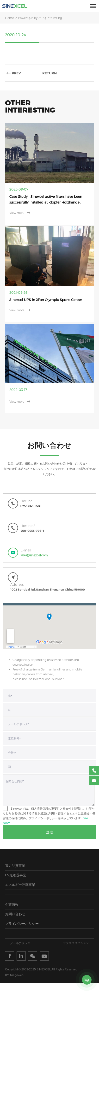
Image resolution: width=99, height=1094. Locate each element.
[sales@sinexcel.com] (94, 780)
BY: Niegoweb (14, 960)
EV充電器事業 (15, 861)
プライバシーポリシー (22, 909)
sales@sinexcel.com (34, 540)
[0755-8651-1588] (94, 770)
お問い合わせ (15, 899)
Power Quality (27, 17)
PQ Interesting (52, 17)
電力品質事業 (15, 851)
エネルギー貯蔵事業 (20, 870)
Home (9, 17)
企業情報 (12, 890)
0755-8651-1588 (30, 491)
